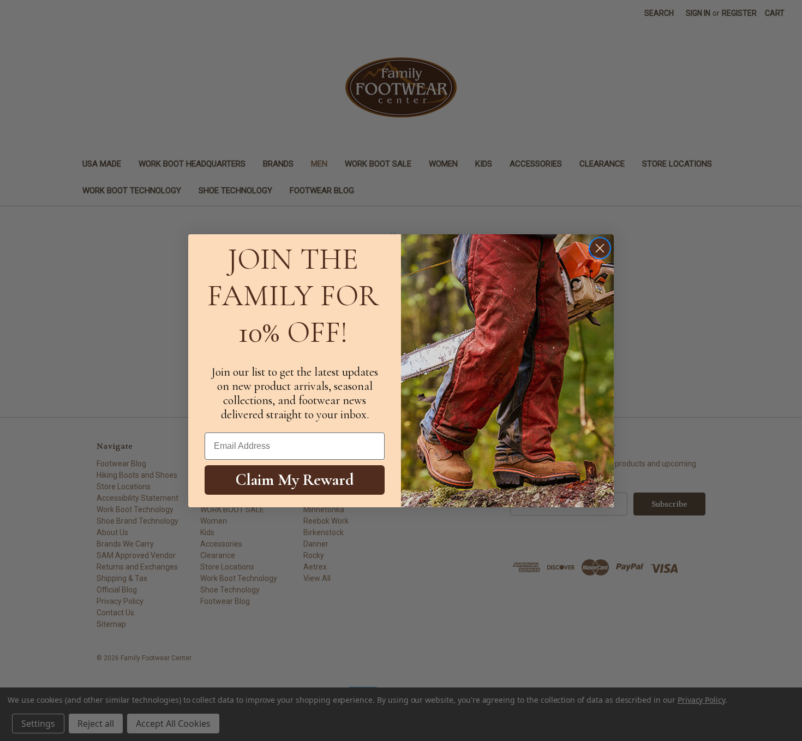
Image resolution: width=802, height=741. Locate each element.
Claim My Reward (295, 480)
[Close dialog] (599, 248)
